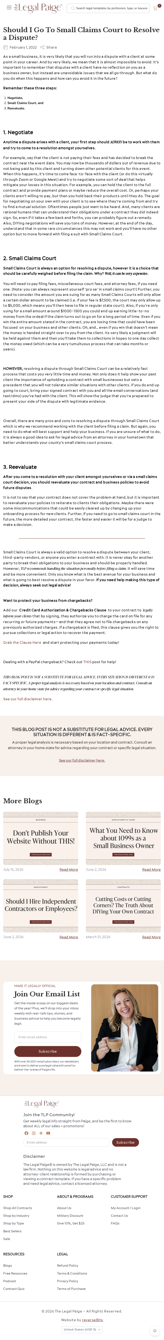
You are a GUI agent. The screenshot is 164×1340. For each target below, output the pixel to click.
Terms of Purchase (71, 1289)
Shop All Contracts (17, 1208)
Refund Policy (67, 1265)
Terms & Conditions (72, 1273)
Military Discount (70, 1216)
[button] (155, 8)
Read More (69, 869)
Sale (6, 1239)
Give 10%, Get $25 (71, 1223)
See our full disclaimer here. (28, 699)
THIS (87, 662)
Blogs (7, 1265)
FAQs (115, 1223)
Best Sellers (12, 1231)
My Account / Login (126, 1208)
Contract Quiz (14, 1289)
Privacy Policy (67, 1281)
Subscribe (48, 1051)
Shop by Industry (16, 1216)
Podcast (9, 1281)
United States (80, 1329)
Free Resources (15, 1273)
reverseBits (92, 1320)
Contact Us (119, 1216)
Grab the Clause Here (22, 642)
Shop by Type (13, 1223)
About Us (64, 1208)
